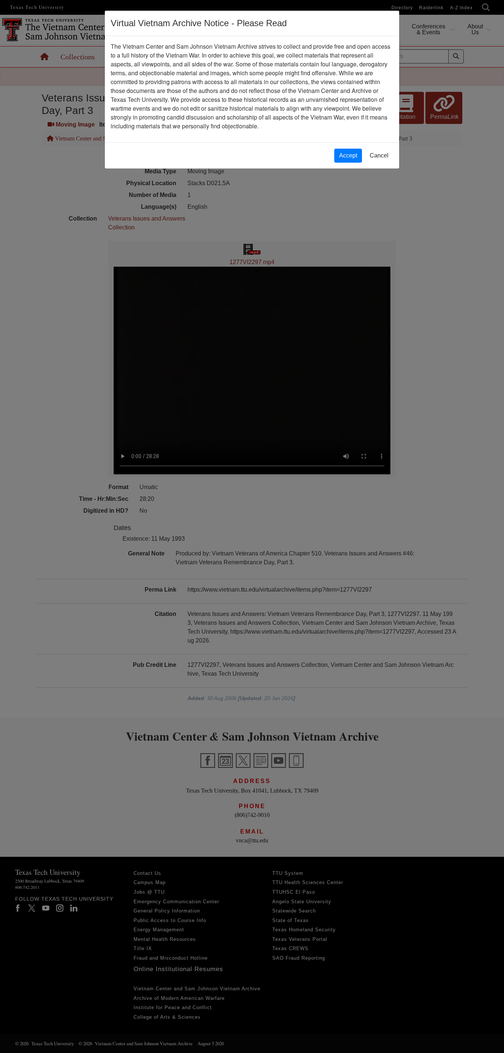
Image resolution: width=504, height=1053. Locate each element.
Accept (348, 155)
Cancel (379, 155)
